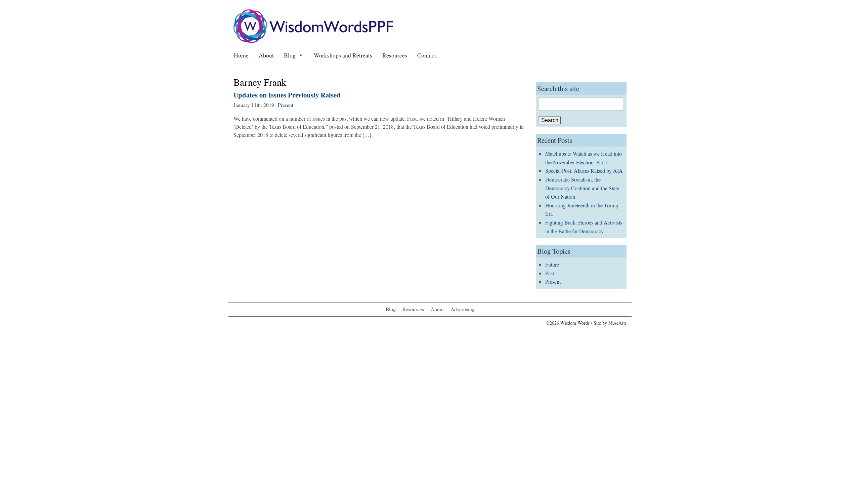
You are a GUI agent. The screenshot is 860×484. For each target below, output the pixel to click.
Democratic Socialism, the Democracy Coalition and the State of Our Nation (582, 188)
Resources (394, 55)
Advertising (462, 309)
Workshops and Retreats (343, 55)
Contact (426, 55)
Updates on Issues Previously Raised (287, 95)
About (266, 55)
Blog (290, 55)
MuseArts (617, 323)
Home (241, 55)
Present (285, 105)
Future (552, 264)
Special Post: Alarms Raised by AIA (584, 170)
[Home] (313, 25)
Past (549, 273)
